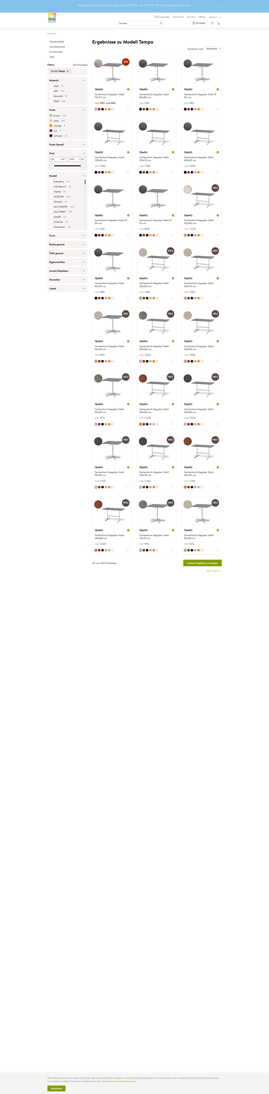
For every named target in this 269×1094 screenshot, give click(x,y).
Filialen (202, 16)
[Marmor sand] (140, 298)
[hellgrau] (106, 109)
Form (52, 235)
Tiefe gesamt (56, 253)
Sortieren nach (195, 49)
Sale (52, 56)
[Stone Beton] (96, 109)
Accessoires (56, 51)
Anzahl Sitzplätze (58, 271)
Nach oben (213, 570)
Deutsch (213, 17)
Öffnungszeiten (162, 16)
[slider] (51, 165)
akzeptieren (56, 1088)
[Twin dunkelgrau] (185, 424)
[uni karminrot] (99, 109)
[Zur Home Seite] (52, 18)
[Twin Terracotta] (109, 109)
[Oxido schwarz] (102, 109)
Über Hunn (178, 16)
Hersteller (54, 279)
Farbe (52, 110)
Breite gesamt (57, 244)
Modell (53, 175)
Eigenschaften (57, 262)
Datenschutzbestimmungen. (123, 1081)
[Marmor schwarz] (140, 109)
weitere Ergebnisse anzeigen (202, 563)
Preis (52, 153)
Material (53, 80)
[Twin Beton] (140, 361)
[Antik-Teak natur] (153, 424)
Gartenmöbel (57, 41)
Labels (52, 288)
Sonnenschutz (57, 46)
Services (191, 16)
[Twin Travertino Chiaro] (185, 235)
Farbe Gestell (56, 144)
